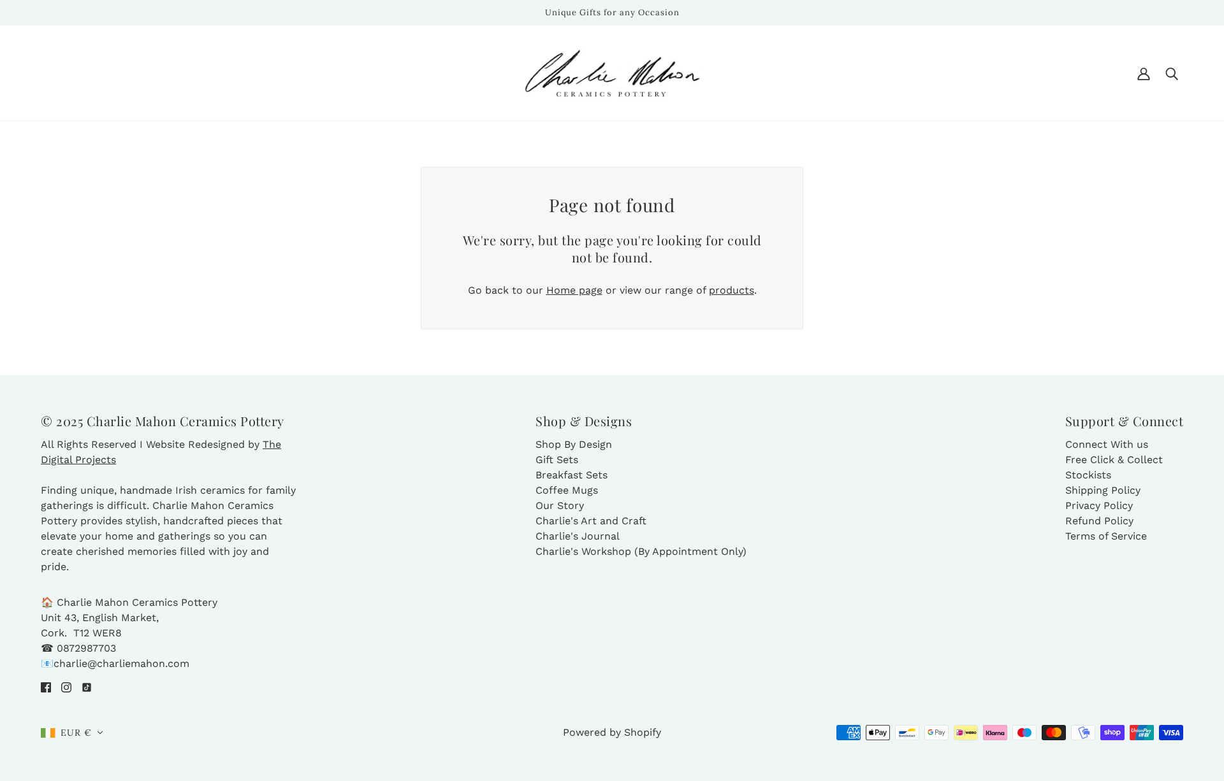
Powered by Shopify (612, 732)
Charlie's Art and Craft (591, 521)
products (731, 290)
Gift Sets (557, 460)
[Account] (1143, 73)
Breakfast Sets (572, 475)
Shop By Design (574, 444)
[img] (46, 686)
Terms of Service (1106, 536)
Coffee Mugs (567, 490)
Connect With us (1106, 444)
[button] (72, 732)
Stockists (1088, 475)
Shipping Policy (1102, 490)
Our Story (560, 505)
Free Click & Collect (1114, 460)
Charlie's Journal (578, 536)
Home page (574, 290)
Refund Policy (1099, 521)
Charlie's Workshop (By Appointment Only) (641, 551)
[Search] (1171, 73)
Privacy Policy (1099, 505)
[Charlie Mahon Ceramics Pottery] (612, 72)
